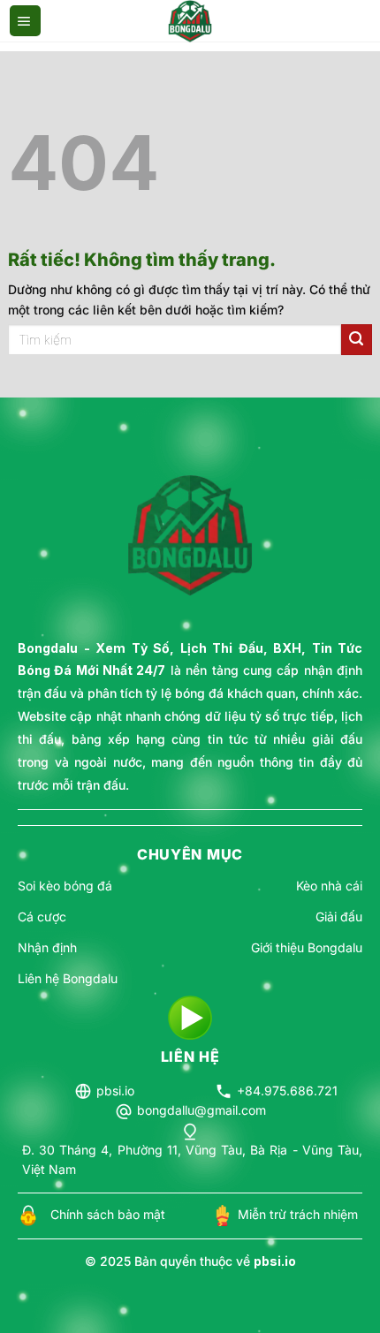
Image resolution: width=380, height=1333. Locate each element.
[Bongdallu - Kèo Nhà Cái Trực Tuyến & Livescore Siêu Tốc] (190, 21)
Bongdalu (48, 647)
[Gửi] (356, 339)
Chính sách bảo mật (107, 1214)
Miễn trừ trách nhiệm (298, 1214)
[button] (25, 21)
